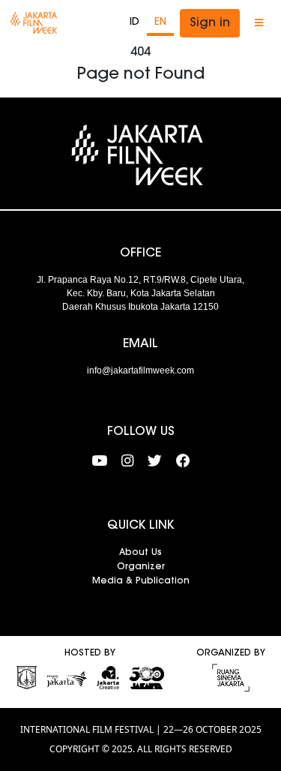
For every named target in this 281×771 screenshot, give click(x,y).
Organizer (141, 567)
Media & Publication (141, 581)
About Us (140, 552)
